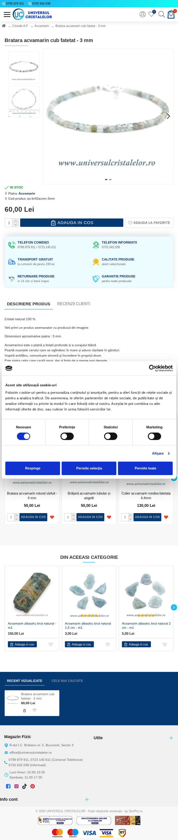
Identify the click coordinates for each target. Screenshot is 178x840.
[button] (48, 116)
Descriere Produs (28, 304)
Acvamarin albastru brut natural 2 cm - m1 (146, 625)
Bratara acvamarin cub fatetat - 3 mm (37, 696)
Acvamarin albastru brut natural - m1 (32, 625)
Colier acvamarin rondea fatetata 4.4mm (146, 495)
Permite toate (145, 468)
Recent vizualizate (24, 681)
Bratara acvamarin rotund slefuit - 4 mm (32, 495)
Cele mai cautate (67, 681)
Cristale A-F (20, 26)
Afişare (158, 453)
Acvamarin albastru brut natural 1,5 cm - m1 (88, 625)
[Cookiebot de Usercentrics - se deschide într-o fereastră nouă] (152, 368)
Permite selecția (89, 468)
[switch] (67, 436)
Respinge (32, 468)
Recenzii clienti (73, 304)
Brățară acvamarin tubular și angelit (89, 495)
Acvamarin (42, 26)
